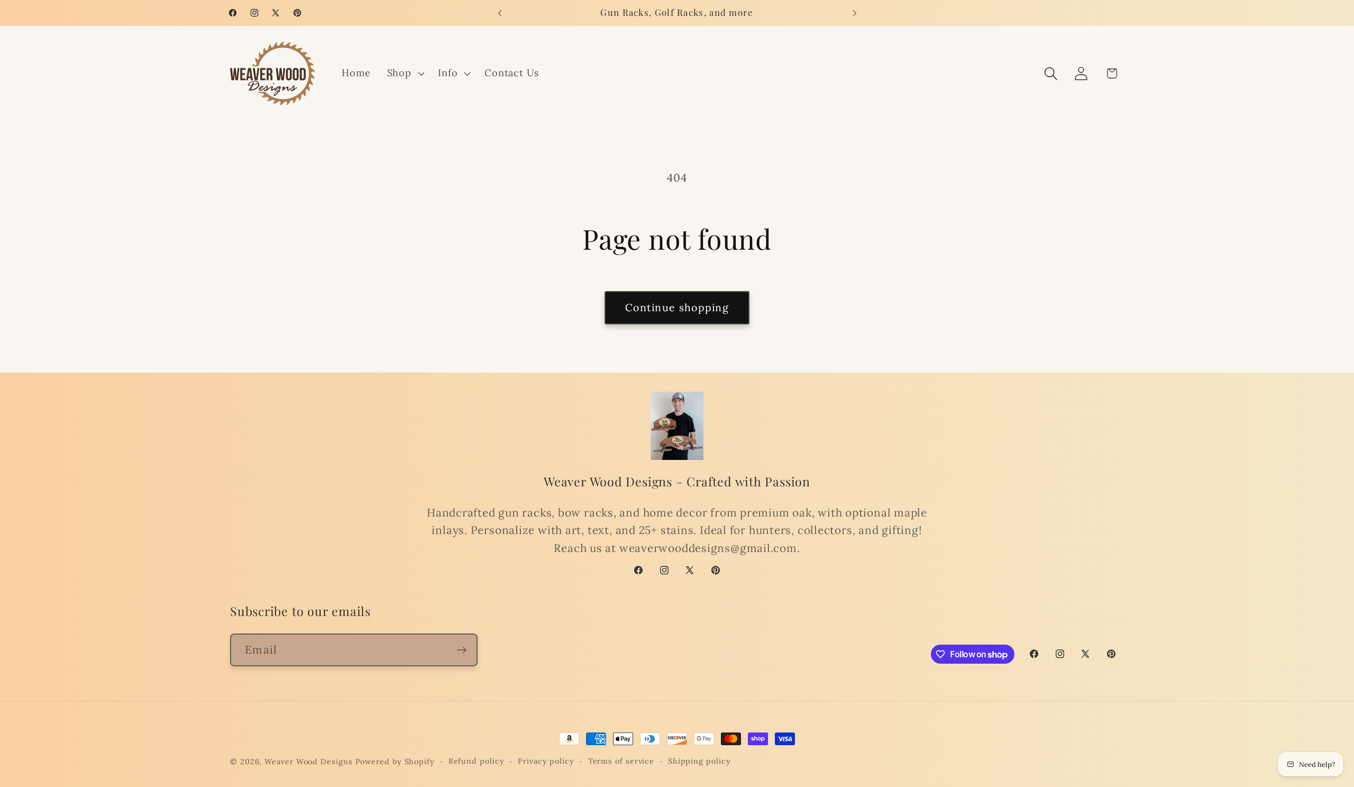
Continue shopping (677, 307)
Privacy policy (546, 761)
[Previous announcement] (499, 13)
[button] (404, 73)
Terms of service (621, 761)
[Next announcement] (854, 13)
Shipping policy (699, 761)
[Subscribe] (461, 650)
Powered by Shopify (395, 761)
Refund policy (477, 761)
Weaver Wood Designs (308, 761)
